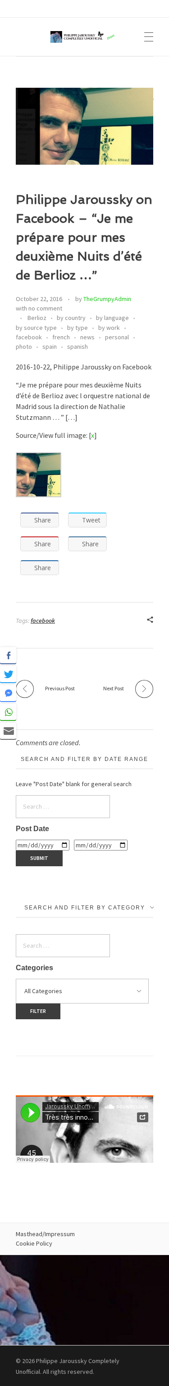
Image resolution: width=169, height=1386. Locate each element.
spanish (77, 346)
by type (77, 328)
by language (112, 318)
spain (49, 346)
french (61, 337)
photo (24, 346)
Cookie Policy (34, 1243)
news (87, 337)
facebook (29, 337)
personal (117, 337)
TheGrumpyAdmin (107, 299)
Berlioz (36, 318)
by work (109, 328)
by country (71, 318)
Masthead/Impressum (45, 1234)
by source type (36, 328)
